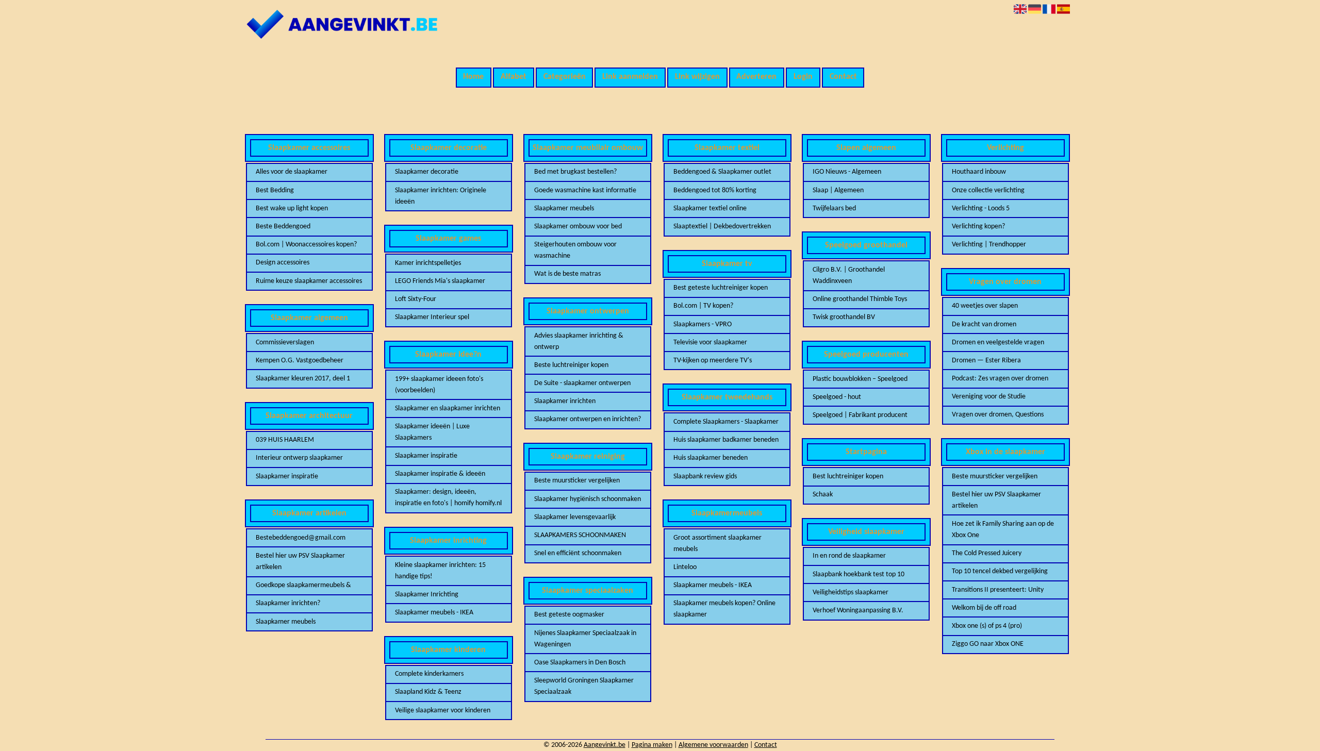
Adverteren (756, 77)
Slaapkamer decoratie (426, 172)
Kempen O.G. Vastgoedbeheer (299, 360)
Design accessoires (282, 262)
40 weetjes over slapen (985, 306)
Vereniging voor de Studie (989, 396)
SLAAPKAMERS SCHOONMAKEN (580, 535)
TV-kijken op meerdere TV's (712, 360)
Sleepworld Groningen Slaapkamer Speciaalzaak (584, 686)
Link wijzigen (697, 77)
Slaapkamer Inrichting (426, 594)
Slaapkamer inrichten (565, 401)
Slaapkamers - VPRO (702, 324)
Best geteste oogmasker (569, 615)
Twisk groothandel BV (844, 317)
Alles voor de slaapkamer (291, 172)
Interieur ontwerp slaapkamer (299, 458)
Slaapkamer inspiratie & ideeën (440, 474)
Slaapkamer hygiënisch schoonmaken (587, 499)
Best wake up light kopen (292, 208)
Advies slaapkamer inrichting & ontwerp (578, 341)
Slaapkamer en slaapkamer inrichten (447, 408)
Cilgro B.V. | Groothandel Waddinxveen (849, 275)
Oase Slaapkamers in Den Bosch (579, 662)
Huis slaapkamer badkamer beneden (726, 440)
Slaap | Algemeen (838, 190)
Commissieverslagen (285, 342)
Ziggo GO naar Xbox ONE (988, 644)
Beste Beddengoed (283, 226)
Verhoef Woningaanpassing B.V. (858, 610)
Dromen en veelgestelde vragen (998, 342)
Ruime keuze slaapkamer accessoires (309, 281)
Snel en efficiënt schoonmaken (577, 553)
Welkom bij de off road (984, 608)
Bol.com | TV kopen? (703, 306)
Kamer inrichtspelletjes (428, 263)
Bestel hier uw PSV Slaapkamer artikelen (300, 561)
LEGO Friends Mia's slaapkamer (440, 281)
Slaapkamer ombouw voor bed (578, 226)
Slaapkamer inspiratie (287, 476)
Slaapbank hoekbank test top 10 (858, 574)
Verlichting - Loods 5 (981, 208)
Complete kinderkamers (429, 674)
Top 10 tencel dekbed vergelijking (1000, 571)
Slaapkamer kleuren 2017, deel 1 (303, 378)
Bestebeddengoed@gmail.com (300, 538)
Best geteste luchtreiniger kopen (720, 288)
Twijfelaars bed (834, 208)
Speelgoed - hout (837, 397)
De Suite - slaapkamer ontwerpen (582, 383)
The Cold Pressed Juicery (986, 553)
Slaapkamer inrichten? (288, 603)
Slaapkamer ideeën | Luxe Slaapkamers (432, 432)
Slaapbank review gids (705, 476)
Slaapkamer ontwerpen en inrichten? (587, 419)
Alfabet (513, 77)
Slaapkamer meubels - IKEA (434, 612)
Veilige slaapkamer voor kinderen (442, 710)
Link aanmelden (630, 77)
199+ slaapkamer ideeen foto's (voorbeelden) (439, 384)
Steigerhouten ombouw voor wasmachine (575, 250)
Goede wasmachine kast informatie (585, 190)
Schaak (823, 494)
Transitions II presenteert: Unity (998, 590)
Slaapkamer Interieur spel (432, 317)
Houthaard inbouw (979, 172)
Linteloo (685, 567)
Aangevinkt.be (604, 745)
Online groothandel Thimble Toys (860, 299)
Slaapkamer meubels (286, 622)
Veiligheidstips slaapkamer (850, 592)
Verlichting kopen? (978, 226)
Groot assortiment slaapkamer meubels (717, 543)
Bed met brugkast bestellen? (575, 172)
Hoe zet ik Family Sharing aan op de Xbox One (1003, 529)
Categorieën (564, 77)
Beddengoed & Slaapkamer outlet (722, 172)
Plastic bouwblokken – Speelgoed (860, 379)
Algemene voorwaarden (713, 745)
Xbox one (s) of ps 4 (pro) (987, 626)
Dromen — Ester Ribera (986, 360)
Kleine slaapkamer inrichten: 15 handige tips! (440, 570)
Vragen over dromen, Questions (998, 415)
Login (803, 77)
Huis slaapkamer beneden (710, 458)
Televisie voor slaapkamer (710, 342)
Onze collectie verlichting (988, 190)
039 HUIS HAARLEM (285, 440)
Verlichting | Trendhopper (989, 244)
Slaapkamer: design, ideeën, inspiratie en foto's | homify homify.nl (448, 497)
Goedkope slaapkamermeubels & (303, 585)
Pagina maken (652, 745)
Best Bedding (275, 190)
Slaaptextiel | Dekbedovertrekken (722, 226)
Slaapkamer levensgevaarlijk (575, 517)
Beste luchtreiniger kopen (571, 365)
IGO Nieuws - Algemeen (847, 172)
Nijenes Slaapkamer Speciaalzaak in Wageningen (585, 638)
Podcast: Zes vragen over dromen (1000, 378)
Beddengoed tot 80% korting (714, 190)
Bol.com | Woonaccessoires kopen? (306, 244)
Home (473, 77)
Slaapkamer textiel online (710, 208)
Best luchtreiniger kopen (848, 476)
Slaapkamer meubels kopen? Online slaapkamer (724, 609)
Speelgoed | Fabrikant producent (860, 415)
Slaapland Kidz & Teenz (428, 692)
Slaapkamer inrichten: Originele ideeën (440, 196)
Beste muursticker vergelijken (577, 481)
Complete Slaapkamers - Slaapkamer (726, 422)
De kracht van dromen (984, 324)
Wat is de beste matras (567, 274)
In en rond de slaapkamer (849, 556)
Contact (843, 77)
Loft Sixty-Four (415, 299)
